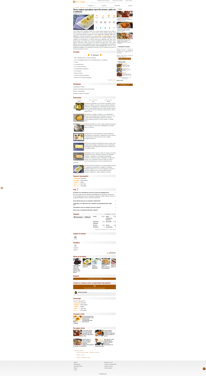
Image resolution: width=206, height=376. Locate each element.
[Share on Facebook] (96, 27)
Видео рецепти (77, 364)
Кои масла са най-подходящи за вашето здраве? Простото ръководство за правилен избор (104, 343)
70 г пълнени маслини (80, 66)
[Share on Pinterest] (114, 27)
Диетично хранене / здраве (82, 352)
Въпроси (117, 5)
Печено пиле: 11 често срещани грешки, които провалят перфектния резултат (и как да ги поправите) (83, 343)
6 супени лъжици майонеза (81, 75)
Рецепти (91, 5)
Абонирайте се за (124, 84)
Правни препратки (108, 368)
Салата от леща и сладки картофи (126, 66)
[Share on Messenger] (101, 27)
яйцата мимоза (107, 36)
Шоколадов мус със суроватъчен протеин (126, 74)
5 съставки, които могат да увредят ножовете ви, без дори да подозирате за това (87, 333)
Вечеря (82, 354)
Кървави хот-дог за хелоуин (126, 70)
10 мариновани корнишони (81, 68)
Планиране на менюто (124, 58)
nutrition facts (112, 80)
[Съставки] (2, 188)
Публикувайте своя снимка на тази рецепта (94, 288)
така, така (83, 184)
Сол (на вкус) (77, 71)
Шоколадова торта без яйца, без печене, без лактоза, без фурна (76, 269)
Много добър (83, 180)
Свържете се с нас (108, 362)
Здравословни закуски (94, 352)
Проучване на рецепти (79, 350)
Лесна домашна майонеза (95, 267)
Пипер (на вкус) (78, 73)
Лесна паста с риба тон (86, 266)
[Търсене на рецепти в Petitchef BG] (126, 2)
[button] (74, 22)
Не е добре (83, 185)
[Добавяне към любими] (97, 22)
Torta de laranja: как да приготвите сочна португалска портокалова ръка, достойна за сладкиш (83, 320)
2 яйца (76, 62)
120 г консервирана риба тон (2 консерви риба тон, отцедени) (90, 60)
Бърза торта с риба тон (115, 266)
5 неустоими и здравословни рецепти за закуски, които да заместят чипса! (109, 333)
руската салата (97, 36)
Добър (82, 182)
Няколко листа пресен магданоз (82, 77)
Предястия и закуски (86, 357)
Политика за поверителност (110, 364)
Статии (104, 5)
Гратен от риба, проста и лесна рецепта (106, 267)
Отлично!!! (83, 178)
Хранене (78, 354)
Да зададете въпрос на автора (95, 278)
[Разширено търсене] (128, 2)
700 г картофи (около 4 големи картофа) (85, 57)
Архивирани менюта (124, 77)
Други (130, 5)
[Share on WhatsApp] (105, 27)
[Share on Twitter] (109, 27)
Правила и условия (108, 366)
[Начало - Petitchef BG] (73, 7)
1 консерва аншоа (79, 64)
